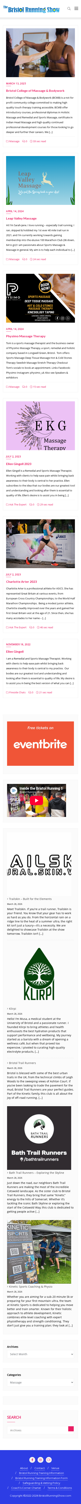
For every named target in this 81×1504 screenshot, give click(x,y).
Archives (12, 1347)
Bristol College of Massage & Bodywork (35, 90)
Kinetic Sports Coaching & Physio (30, 1286)
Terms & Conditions (60, 1487)
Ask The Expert (18, 504)
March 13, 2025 (16, 83)
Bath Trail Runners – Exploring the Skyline (36, 1173)
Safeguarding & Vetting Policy (41, 1482)
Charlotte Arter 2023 (21, 581)
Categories (14, 1375)
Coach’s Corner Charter (26, 1487)
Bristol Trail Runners (22, 1063)
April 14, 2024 (15, 211)
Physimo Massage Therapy (26, 336)
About (24, 1468)
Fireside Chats (17, 692)
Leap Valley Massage (21, 218)
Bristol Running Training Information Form (41, 1478)
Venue (55, 1468)
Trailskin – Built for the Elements (30, 899)
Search (14, 1418)
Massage (14, 141)
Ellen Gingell (15, 651)
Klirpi (12, 1008)
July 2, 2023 (13, 456)
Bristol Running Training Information (41, 1473)
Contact (39, 1468)
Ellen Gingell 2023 (18, 464)
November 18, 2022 (18, 644)
